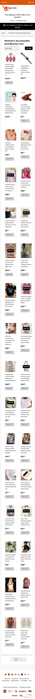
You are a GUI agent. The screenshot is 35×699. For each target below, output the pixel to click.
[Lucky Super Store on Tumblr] (19, 675)
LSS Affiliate (24, 680)
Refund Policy (15, 680)
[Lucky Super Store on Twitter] (6, 675)
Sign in (12, 20)
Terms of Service (24, 678)
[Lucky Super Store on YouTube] (22, 675)
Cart (32, 2)
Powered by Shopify (25, 687)
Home (3, 33)
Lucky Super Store (12, 687)
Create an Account (21, 20)
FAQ (30, 680)
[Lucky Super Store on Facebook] (9, 675)
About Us (7, 678)
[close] (33, 25)
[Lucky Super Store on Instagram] (16, 675)
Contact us (15, 678)
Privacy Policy (5, 680)
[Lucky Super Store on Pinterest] (12, 675)
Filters (28, 48)
